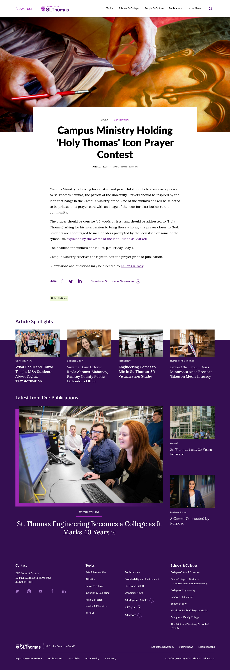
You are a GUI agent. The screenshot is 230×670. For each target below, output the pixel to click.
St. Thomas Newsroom (127, 167)
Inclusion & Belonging (97, 593)
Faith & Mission (94, 600)
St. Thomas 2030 (134, 586)
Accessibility (74, 658)
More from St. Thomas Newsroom (112, 281)
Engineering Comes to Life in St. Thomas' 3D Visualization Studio (137, 371)
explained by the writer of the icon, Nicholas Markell (107, 239)
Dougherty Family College (185, 617)
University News (121, 120)
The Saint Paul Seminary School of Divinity (190, 626)
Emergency (110, 658)
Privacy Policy (92, 658)
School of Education (182, 597)
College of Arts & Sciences (185, 572)
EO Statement (55, 658)
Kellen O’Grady (132, 266)
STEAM (90, 613)
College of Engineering (183, 590)
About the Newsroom (162, 647)
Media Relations (206, 647)
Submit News (186, 647)
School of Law (179, 604)
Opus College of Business (189, 581)
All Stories (130, 615)
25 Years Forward (191, 451)
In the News (194, 8)
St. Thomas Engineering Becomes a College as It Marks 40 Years (89, 528)
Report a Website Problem (28, 658)
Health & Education (96, 606)
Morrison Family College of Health (189, 610)
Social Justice (132, 572)
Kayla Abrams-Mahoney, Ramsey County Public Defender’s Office (87, 374)
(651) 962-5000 (24, 582)
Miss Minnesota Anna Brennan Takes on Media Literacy (191, 372)
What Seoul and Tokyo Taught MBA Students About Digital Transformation (34, 374)
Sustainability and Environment (142, 579)
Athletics (90, 579)
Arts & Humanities (96, 572)
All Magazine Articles (136, 600)
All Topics (130, 607)
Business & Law (94, 586)
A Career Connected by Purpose (189, 520)
